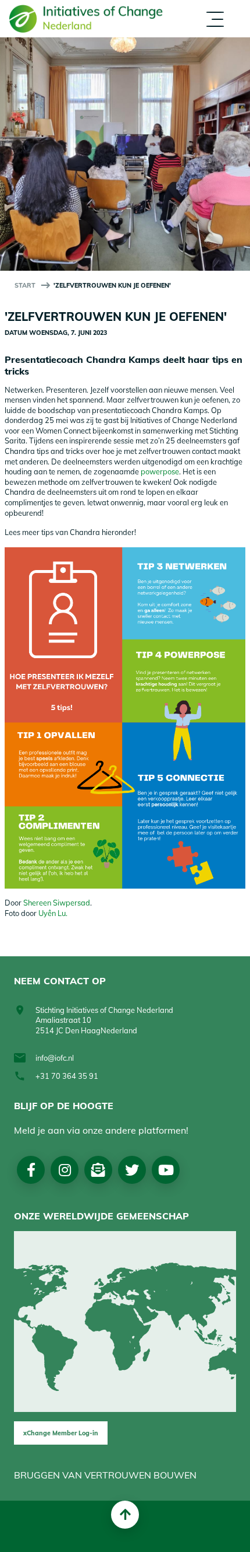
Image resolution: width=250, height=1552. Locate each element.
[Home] (86, 19)
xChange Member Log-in (60, 1433)
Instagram (64, 1170)
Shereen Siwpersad (56, 902)
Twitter (132, 1170)
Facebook (31, 1170)
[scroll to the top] (125, 1515)
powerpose (160, 471)
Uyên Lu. (53, 913)
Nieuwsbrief (98, 1170)
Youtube (166, 1170)
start (25, 285)
